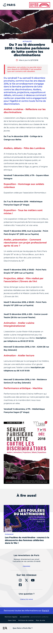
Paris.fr (45, 610)
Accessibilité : (34, 617)
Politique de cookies (26, 620)
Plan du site (40, 620)
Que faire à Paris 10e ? (22, 628)
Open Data (12, 620)
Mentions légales (11, 617)
